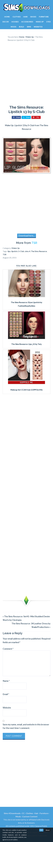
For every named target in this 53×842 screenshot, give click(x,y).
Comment (8, 648)
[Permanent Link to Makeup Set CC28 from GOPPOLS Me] (26, 383)
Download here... (26, 235)
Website (7, 707)
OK (41, 830)
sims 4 (27, 251)
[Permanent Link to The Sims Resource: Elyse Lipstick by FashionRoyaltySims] (26, 296)
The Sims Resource (39, 251)
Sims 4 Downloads (26, 8)
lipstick (14, 251)
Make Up (16, 248)
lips (9, 251)
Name (6, 680)
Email (6, 694)
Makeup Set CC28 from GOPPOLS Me (26, 390)
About (48, 830)
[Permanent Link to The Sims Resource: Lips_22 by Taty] (26, 338)
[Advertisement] (26, 74)
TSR (34, 243)
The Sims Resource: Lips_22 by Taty (26, 344)
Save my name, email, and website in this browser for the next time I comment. (26, 726)
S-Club (21, 251)
